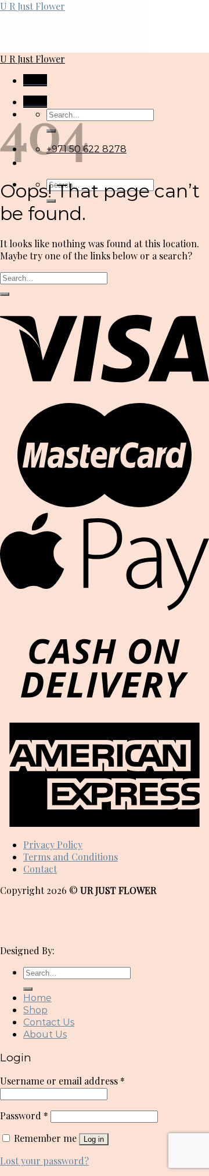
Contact (40, 869)
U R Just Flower (32, 6)
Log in (94, 1139)
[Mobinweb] (86, 950)
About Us (45, 1034)
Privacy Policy (52, 844)
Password (24, 1115)
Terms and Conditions (70, 857)
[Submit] (4, 294)
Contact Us (48, 1022)
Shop (35, 1010)
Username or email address (62, 1081)
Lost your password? (44, 1161)
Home (37, 997)
